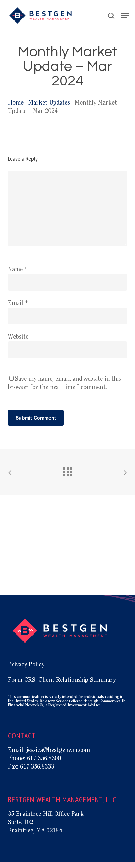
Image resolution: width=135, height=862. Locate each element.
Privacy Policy (26, 665)
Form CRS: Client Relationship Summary (62, 680)
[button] (125, 15)
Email (18, 303)
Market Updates (49, 103)
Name (18, 270)
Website (18, 337)
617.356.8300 (44, 759)
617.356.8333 (37, 767)
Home (16, 103)
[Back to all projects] (67, 470)
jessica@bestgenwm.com (58, 750)
